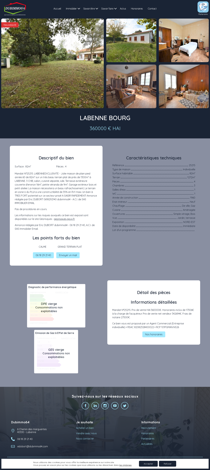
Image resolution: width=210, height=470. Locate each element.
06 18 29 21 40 (43, 255)
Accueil (57, 8)
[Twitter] (124, 405)
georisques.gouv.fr (64, 218)
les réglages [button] (125, 465)
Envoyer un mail (68, 255)
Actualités (147, 443)
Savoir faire (107, 8)
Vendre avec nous (86, 433)
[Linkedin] (95, 405)
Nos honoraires (153, 334)
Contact (152, 8)
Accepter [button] (148, 463)
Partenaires (147, 438)
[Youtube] (115, 405)
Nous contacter (85, 438)
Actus (123, 8)
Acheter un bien (85, 427)
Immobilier (71, 8)
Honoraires (137, 8)
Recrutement (148, 427)
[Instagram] (105, 405)
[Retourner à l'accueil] (14, 8)
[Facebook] (85, 405)
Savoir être (89, 8)
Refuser (167, 463)
